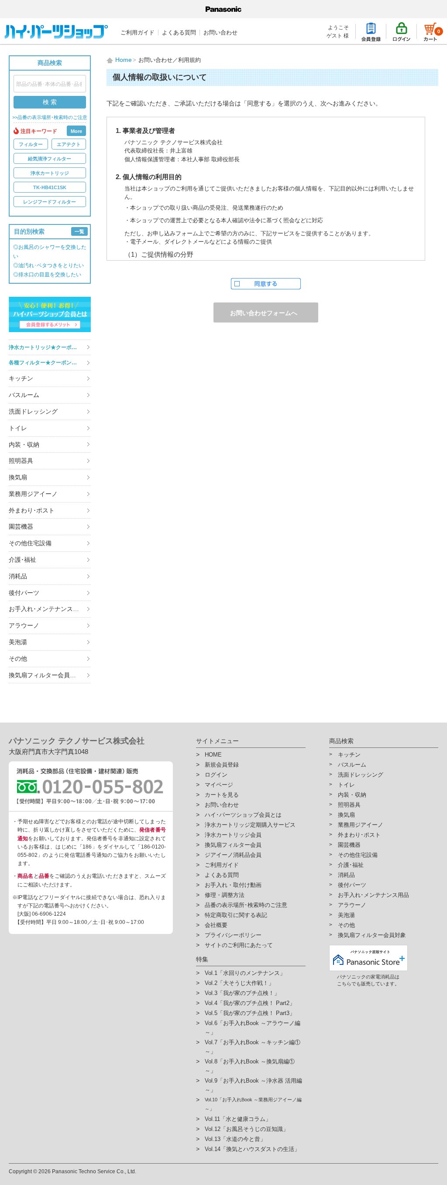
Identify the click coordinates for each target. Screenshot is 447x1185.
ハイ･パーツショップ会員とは (243, 815)
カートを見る (222, 794)
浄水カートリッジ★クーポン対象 (48, 347)
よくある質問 (179, 32)
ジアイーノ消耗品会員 (233, 855)
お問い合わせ (220, 32)
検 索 (50, 101)
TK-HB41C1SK (49, 187)
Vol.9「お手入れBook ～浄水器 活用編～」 (253, 1085)
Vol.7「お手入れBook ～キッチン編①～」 (252, 1047)
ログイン (216, 774)
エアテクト (69, 144)
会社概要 (216, 925)
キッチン (21, 378)
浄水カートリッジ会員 (233, 835)
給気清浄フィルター (49, 158)
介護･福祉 (22, 559)
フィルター (31, 144)
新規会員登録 (222, 764)
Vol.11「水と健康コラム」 (238, 1119)
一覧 (79, 231)
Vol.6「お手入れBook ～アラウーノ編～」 (252, 1028)
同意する (266, 283)
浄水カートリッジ (50, 173)
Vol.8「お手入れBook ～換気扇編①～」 (250, 1066)
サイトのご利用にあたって (239, 945)
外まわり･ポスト (32, 510)
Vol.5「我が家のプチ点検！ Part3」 (250, 1013)
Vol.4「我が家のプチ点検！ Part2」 (250, 1003)
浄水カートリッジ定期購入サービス (250, 825)
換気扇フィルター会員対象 (45, 675)
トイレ (18, 427)
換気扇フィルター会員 (233, 845)
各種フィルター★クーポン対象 (45, 363)
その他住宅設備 (30, 543)
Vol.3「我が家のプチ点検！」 (242, 993)
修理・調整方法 (224, 895)
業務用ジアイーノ (33, 493)
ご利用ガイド (137, 32)
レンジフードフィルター (49, 201)
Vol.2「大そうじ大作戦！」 (239, 983)
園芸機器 (21, 526)
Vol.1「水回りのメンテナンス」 (245, 973)
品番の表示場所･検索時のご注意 (246, 905)
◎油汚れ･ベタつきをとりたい (48, 265)
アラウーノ (24, 625)
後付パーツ (24, 592)
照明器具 (21, 460)
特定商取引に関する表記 (236, 915)
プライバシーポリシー (233, 935)
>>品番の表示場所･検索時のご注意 (49, 117)
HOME (213, 754)
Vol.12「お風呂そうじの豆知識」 (247, 1129)
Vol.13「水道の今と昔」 (235, 1139)
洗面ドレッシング (33, 411)
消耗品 (18, 576)
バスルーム (24, 394)
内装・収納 (24, 444)
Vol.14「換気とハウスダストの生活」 (252, 1149)
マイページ (219, 784)
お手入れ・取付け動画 (233, 885)
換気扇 (18, 477)
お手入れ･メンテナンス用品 (47, 608)
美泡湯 (18, 641)
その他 (18, 658)
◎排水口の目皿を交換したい (47, 275)
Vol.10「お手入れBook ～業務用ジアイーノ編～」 (253, 1104)
